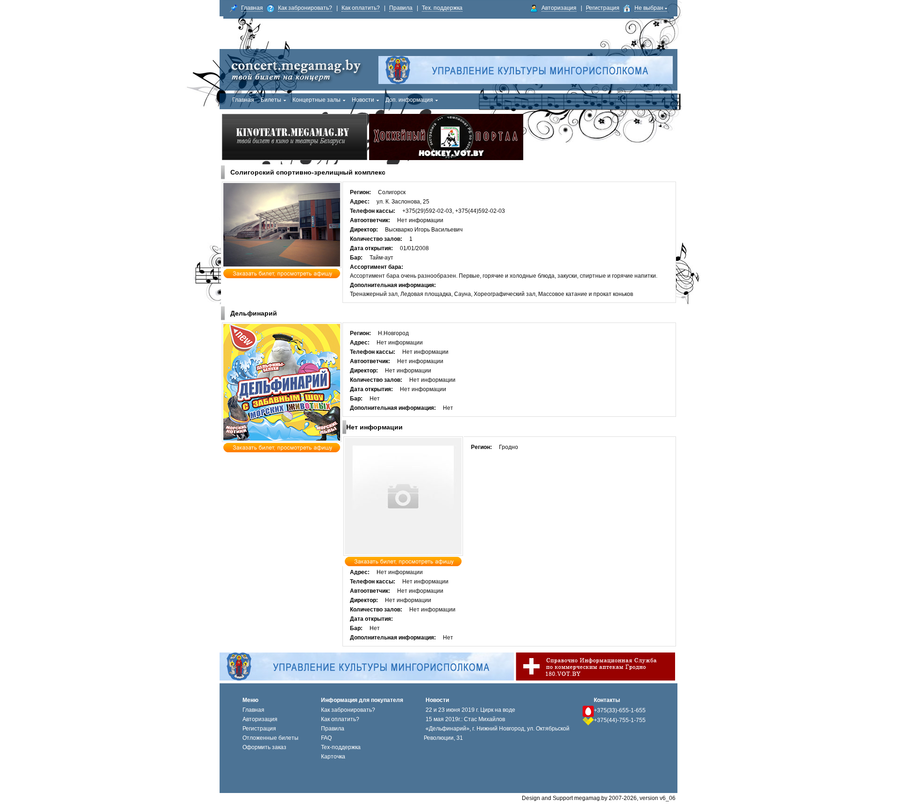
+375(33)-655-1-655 (620, 710)
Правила (401, 8)
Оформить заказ (264, 747)
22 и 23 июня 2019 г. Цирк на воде (470, 710)
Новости (363, 100)
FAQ (326, 738)
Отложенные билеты (270, 738)
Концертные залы (316, 100)
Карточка (333, 756)
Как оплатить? (361, 8)
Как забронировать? (305, 8)
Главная (252, 8)
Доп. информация (409, 100)
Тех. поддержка (442, 8)
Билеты (271, 100)
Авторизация (559, 8)
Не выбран (649, 8)
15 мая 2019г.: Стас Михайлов (465, 719)
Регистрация (602, 8)
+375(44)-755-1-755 (620, 720)
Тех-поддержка (341, 747)
